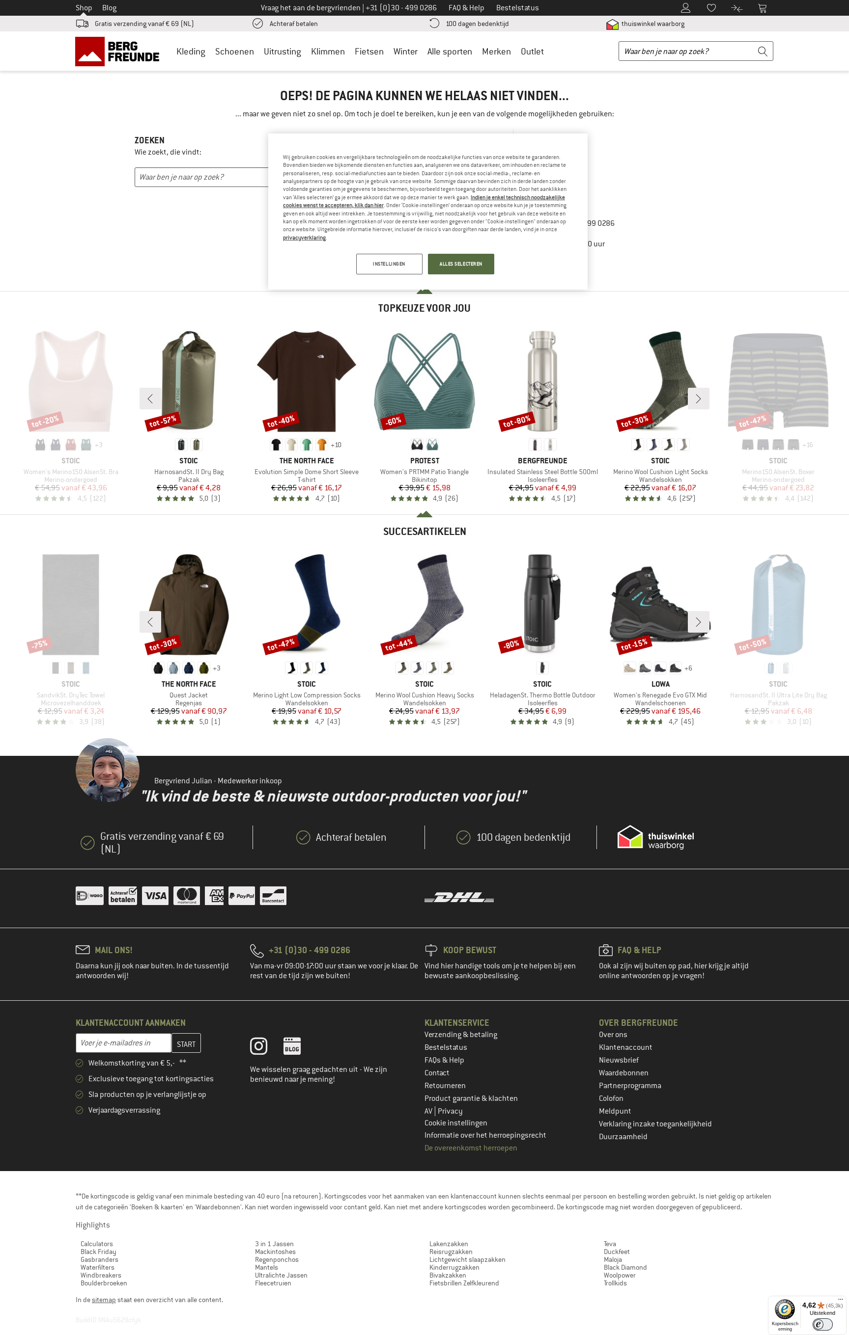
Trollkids (615, 1283)
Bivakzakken (447, 1275)
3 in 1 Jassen (274, 1243)
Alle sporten (449, 51)
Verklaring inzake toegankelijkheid (655, 1124)
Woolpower (620, 1275)
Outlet (532, 51)
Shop (84, 8)
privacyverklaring (304, 237)
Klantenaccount (625, 1047)
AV (429, 1111)
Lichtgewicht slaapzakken (467, 1259)
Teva (610, 1243)
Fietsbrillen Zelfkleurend (464, 1283)
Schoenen (234, 51)
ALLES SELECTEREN (461, 264)
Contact (437, 1073)
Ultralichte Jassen (281, 1275)
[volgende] (698, 398)
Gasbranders (99, 1259)
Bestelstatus (445, 1047)
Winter (406, 51)
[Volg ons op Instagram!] (266, 1048)
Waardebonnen (624, 1073)
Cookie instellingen (455, 1123)
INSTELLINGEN (389, 264)
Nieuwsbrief (619, 1060)
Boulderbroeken (104, 1283)
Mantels (266, 1267)
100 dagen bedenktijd (477, 23)
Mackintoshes (275, 1251)
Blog (109, 8)
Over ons (613, 1035)
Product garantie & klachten (471, 1098)
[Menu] (841, 1302)
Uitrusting (282, 51)
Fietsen (369, 51)
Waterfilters (97, 1267)
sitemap (104, 1299)
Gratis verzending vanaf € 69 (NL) (144, 23)
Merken (496, 51)
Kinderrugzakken (454, 1267)
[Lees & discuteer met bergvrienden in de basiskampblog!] (299, 1048)
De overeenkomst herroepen (470, 1148)
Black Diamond (625, 1267)
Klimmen (328, 51)
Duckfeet (617, 1251)
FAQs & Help (444, 1060)
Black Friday (98, 1251)
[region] (428, 212)
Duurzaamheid (623, 1137)
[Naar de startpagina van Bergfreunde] (120, 51)
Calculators (97, 1243)
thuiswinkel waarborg (652, 23)
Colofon (611, 1098)
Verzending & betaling (460, 1035)
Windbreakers (101, 1275)
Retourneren (445, 1086)
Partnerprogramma (630, 1086)
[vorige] (150, 398)
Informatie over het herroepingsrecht (485, 1135)
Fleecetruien (273, 1283)
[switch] (823, 1324)
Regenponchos (277, 1259)
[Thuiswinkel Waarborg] (656, 837)
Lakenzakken (448, 1243)
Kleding (190, 51)
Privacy (450, 1111)
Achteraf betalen (294, 23)
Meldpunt (615, 1111)
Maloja (613, 1259)
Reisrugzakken (451, 1251)
